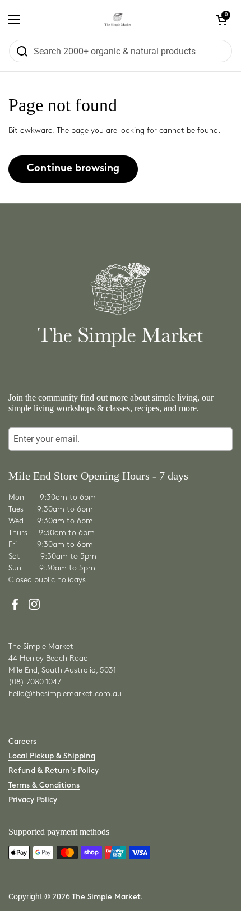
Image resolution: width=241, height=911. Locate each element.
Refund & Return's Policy (53, 770)
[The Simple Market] (118, 19)
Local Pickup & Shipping (51, 756)
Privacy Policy (32, 799)
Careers (22, 741)
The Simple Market (106, 896)
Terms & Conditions (44, 785)
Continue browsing (73, 168)
